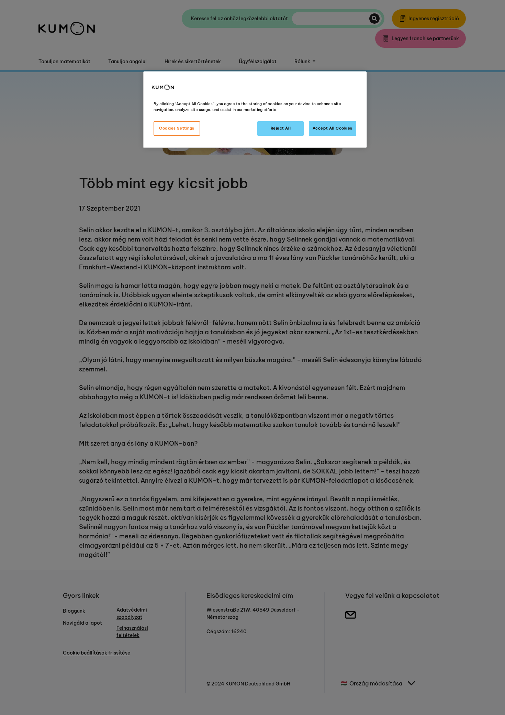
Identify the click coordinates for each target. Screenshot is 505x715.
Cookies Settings (176, 128)
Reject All (281, 128)
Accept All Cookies (332, 128)
